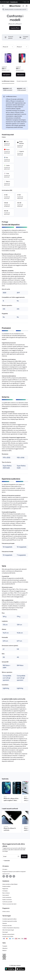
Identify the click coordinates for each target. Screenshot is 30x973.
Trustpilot (4, 946)
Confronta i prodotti (7, 901)
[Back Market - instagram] (3, 876)
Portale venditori (6, 886)
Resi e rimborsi (6, 893)
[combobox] (8, 47)
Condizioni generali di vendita (9, 921)
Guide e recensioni (7, 899)
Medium (4, 950)
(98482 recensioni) (7, 90)
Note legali (5, 932)
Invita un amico (6, 911)
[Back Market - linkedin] (7, 876)
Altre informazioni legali (8, 930)
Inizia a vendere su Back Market (9, 884)
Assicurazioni (5, 895)
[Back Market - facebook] (10, 876)
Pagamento (5, 888)
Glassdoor (4, 948)
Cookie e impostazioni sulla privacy (10, 927)
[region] (15, 792)
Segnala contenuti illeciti (8, 934)
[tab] (8, 81)
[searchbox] (16, 9)
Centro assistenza (6, 897)
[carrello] (26, 6)
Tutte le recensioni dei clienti (9, 904)
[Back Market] (15, 6)
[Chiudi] (28, 2)
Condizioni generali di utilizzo (9, 919)
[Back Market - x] (14, 876)
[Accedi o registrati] (23, 6)
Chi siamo (4, 869)
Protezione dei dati (7, 925)
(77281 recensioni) (21, 90)
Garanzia (4, 923)
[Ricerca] (3, 9)
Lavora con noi (5, 873)
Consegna (4, 890)
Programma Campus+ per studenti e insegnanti (14, 871)
